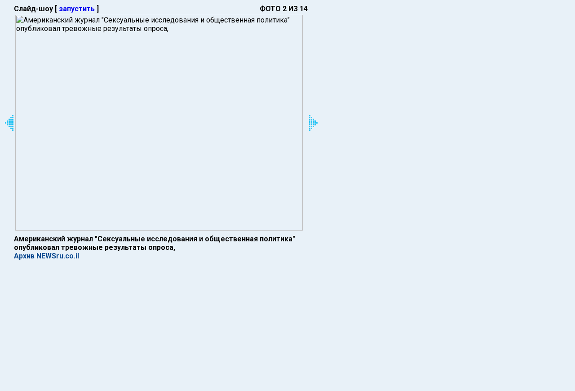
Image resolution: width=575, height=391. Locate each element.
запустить (77, 8)
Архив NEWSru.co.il (46, 256)
